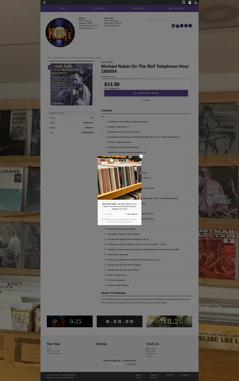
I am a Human (132, 214)
